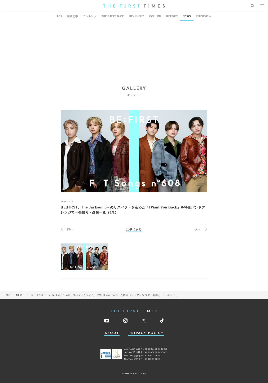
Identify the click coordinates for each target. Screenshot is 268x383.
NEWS (187, 16)
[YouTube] (106, 320)
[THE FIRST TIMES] (134, 6)
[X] (144, 320)
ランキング (90, 16)
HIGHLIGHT (136, 16)
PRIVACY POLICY (146, 333)
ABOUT (111, 333)
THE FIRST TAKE (113, 16)
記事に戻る (134, 229)
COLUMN (155, 16)
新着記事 (72, 16)
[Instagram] (125, 320)
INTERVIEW (203, 16)
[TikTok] (162, 320)
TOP (59, 16)
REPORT (172, 16)
